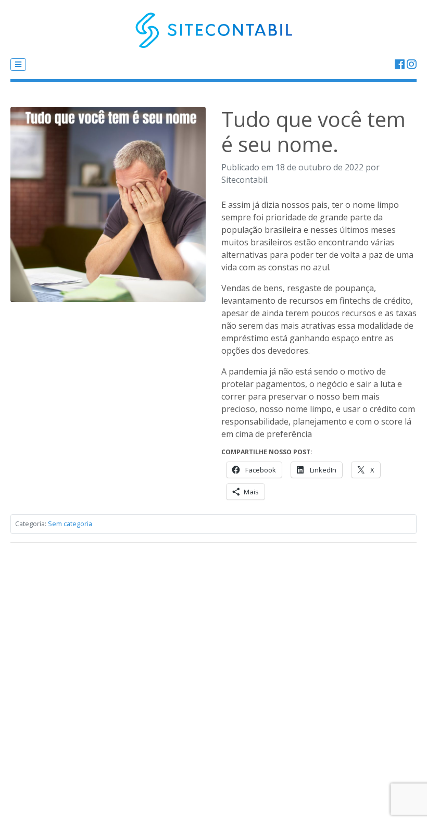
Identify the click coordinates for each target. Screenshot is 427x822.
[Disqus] (213, 681)
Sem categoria (70, 523)
